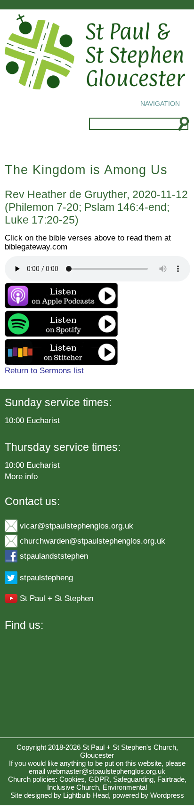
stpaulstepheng (46, 577)
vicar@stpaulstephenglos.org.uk (76, 525)
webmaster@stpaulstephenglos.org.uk (106, 771)
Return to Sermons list (44, 370)
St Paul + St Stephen (56, 598)
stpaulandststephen (54, 556)
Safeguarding (133, 779)
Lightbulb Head (86, 795)
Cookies (72, 779)
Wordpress (167, 795)
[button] (160, 103)
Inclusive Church (73, 787)
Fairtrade (171, 779)
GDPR (99, 779)
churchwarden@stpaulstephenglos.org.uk (92, 540)
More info (21, 476)
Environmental (125, 787)
